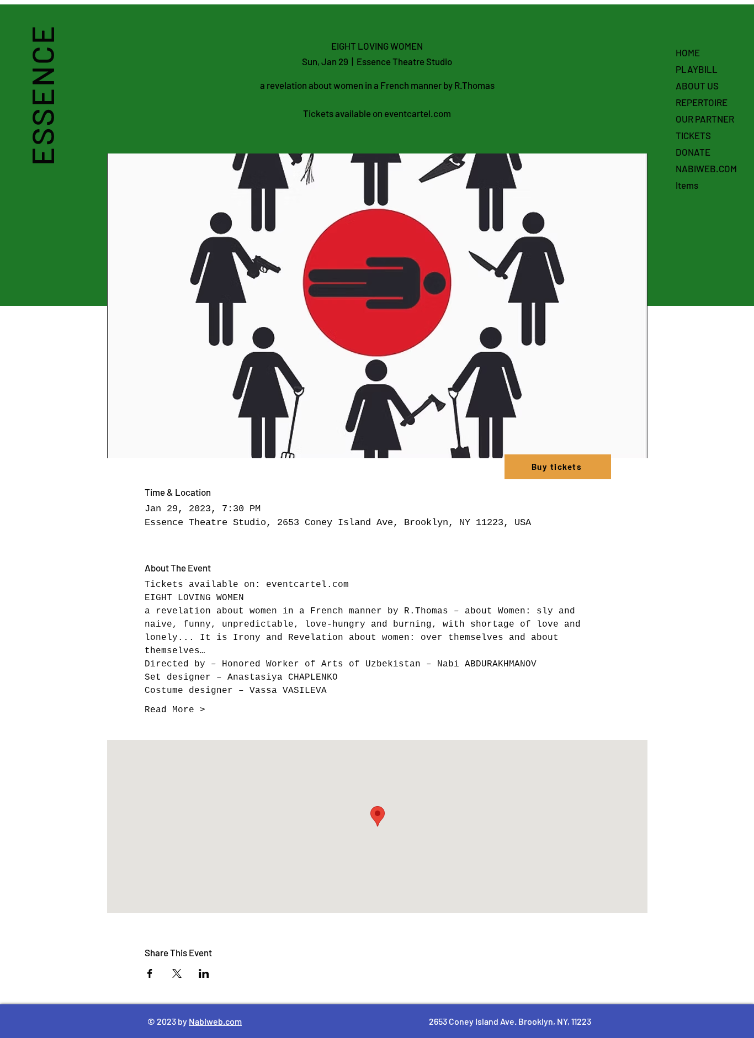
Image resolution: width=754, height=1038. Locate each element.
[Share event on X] (177, 973)
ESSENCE (41, 95)
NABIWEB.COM (706, 168)
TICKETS (693, 135)
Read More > (175, 710)
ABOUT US (697, 85)
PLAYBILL (697, 69)
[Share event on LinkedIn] (204, 973)
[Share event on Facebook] (150, 973)
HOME (688, 52)
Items (687, 184)
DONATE (693, 151)
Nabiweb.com (215, 1021)
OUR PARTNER (705, 118)
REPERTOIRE (702, 102)
